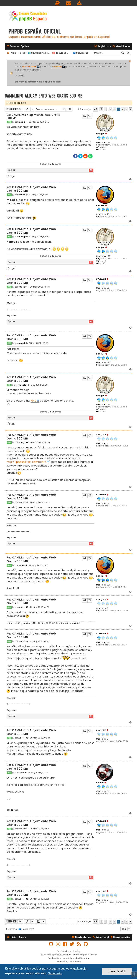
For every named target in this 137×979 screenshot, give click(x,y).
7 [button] (122, 109)
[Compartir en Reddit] (85, 156)
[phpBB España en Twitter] (72, 944)
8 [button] (126, 109)
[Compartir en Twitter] (80, 156)
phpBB (60, 954)
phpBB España (82, 958)
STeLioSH (101, 279)
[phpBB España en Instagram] (58, 944)
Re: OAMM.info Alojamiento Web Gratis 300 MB (33, 116)
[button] (95, 109)
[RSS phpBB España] (79, 944)
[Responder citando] (84, 116)
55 (108, 288)
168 (108, 142)
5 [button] (114, 109)
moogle (100, 133)
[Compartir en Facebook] (75, 156)
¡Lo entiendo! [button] (117, 971)
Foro (33, 400)
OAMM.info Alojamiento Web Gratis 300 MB (43, 96)
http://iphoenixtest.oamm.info (26, 462)
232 (109, 214)
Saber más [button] (55, 973)
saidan (100, 782)
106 (108, 791)
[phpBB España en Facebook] (65, 944)
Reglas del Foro (16, 102)
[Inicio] (28, 16)
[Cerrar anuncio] (129, 60)
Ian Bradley (74, 951)
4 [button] (110, 109)
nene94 (100, 205)
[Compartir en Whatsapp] (90, 156)
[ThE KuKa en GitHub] (86, 944)
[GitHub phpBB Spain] (51, 944)
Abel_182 (101, 434)
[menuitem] (57, 3)
